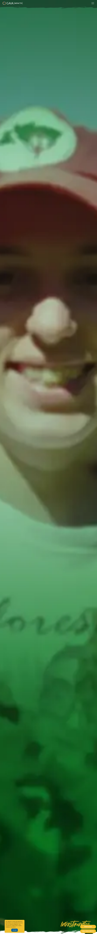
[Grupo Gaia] (13, 3)
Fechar (14, 930)
